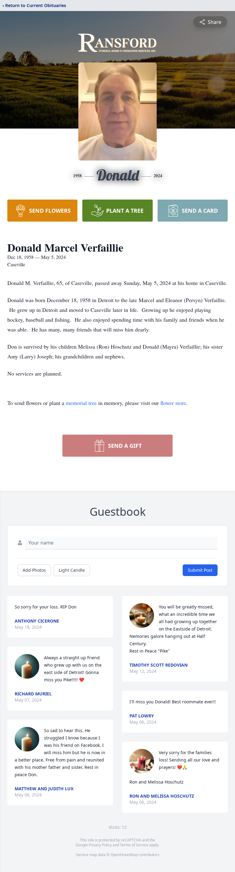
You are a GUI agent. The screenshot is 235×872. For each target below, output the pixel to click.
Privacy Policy (100, 845)
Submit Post (200, 570)
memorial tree (81, 402)
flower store (173, 402)
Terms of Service (134, 845)
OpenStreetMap (124, 854)
